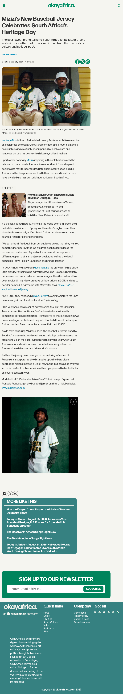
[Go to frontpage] (61, 5)
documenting (41, 267)
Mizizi (30, 160)
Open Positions (82, 622)
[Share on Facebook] (77, 61)
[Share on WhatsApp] (87, 61)
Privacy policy (81, 616)
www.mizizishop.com (13, 388)
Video (46, 625)
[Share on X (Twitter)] (82, 61)
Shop (46, 631)
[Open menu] (4, 5)
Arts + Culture (51, 622)
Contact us (80, 612)
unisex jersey (40, 296)
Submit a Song (81, 619)
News (46, 612)
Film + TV (48, 619)
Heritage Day (9, 140)
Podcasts (49, 628)
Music (47, 616)
